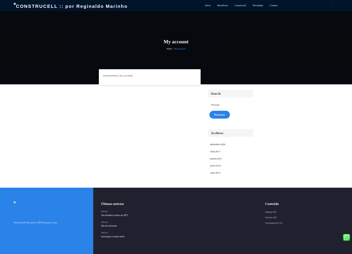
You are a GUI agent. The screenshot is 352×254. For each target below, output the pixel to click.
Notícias (104, 211)
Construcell (240, 5)
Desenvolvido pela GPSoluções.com (35, 222)
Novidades (258, 5)
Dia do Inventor (109, 225)
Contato (274, 5)
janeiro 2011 (216, 158)
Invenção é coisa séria (112, 236)
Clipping (268, 211)
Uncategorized (271, 222)
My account (179, 48)
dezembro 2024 (217, 144)
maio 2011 (215, 151)
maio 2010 (215, 172)
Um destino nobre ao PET (114, 215)
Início (208, 5)
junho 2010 (215, 165)
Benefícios (222, 5)
